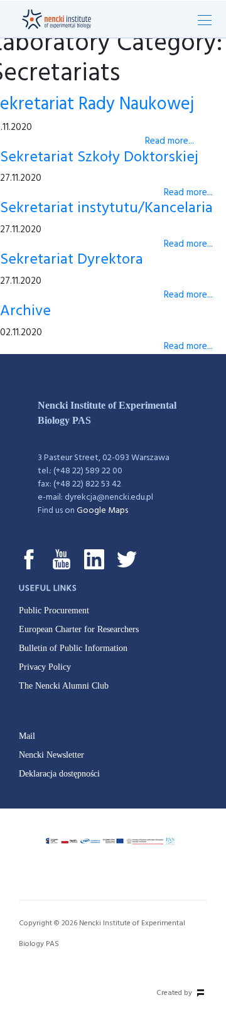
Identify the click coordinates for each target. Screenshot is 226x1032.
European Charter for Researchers (79, 629)
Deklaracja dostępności (59, 773)
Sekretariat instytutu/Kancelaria (106, 208)
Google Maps (102, 510)
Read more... (169, 141)
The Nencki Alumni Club (64, 686)
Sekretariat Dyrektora (71, 260)
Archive (25, 311)
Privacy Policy (45, 667)
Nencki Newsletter (51, 755)
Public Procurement (54, 610)
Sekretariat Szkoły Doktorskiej (99, 157)
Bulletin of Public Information (73, 648)
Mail (27, 736)
